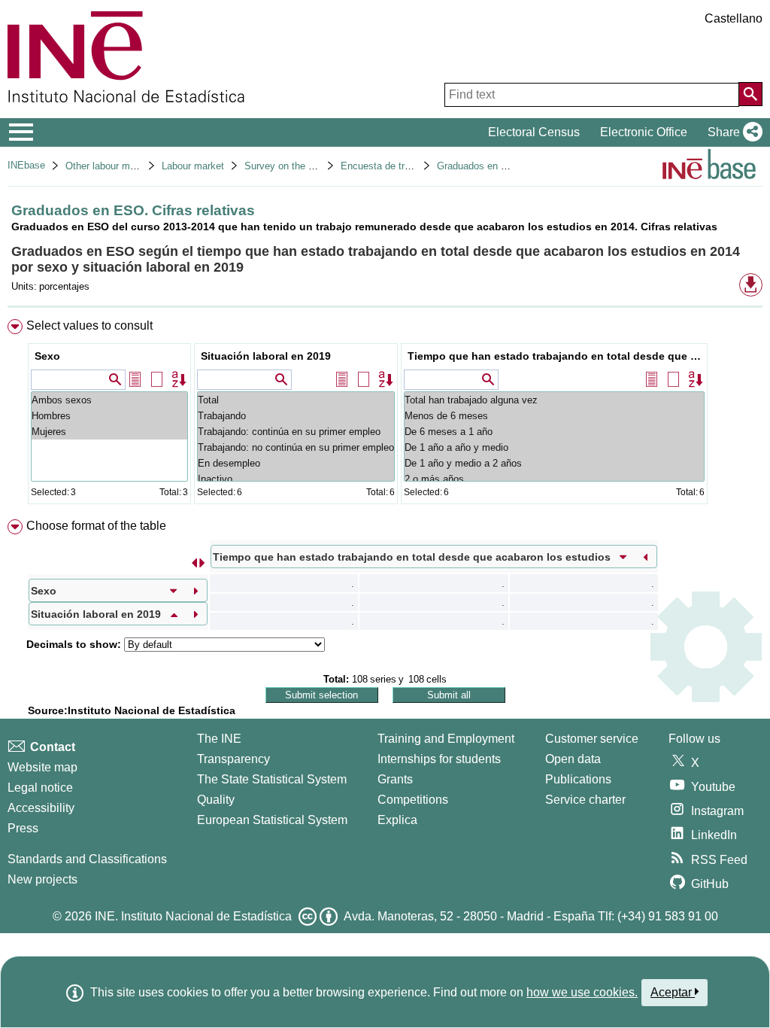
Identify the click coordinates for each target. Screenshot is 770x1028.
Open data (573, 759)
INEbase (26, 165)
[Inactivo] (296, 479)
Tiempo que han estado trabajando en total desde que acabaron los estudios (556, 356)
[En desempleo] (296, 463)
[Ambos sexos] (109, 400)
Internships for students (439, 759)
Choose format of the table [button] (96, 525)
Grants (395, 779)
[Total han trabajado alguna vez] (554, 400)
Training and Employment (445, 738)
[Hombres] (109, 416)
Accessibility (41, 807)
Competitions (412, 799)
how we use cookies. (582, 992)
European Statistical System (272, 820)
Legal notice (40, 787)
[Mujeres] (109, 431)
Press (23, 828)
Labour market (193, 166)
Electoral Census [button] (534, 132)
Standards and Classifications (87, 859)
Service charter (585, 799)
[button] (732, 132)
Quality (216, 799)
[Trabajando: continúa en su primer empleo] (296, 431)
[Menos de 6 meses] (554, 416)
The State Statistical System (272, 779)
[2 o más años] (554, 479)
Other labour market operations (132, 166)
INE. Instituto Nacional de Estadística (193, 916)
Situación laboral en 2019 (266, 356)
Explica (397, 820)
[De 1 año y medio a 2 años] (554, 463)
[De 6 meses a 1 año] (554, 431)
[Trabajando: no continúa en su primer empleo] (296, 447)
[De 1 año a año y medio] (554, 447)
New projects (42, 879)
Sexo (47, 356)
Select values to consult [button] (89, 325)
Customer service (591, 738)
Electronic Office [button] (643, 132)
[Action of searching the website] (750, 94)
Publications (578, 779)
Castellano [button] (733, 18)
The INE (219, 738)
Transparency (233, 759)
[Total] (296, 400)
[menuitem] (385, 415)
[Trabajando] (296, 416)
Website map (42, 767)
